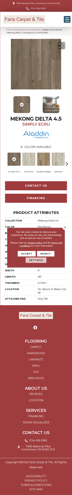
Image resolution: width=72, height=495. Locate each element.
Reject (46, 253)
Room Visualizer (36, 422)
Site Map (36, 489)
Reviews (36, 394)
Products (35, 29)
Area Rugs (36, 378)
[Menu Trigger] (67, 19)
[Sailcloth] (58, 159)
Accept (26, 253)
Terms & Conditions (36, 485)
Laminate (36, 359)
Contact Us (36, 185)
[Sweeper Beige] (43, 159)
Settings (36, 260)
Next (67, 103)
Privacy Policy (36, 480)
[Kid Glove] (28, 159)
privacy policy (35, 242)
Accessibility (36, 476)
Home (10, 29)
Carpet (36, 347)
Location (36, 400)
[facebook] (35, 328)
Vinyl (27, 29)
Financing (36, 198)
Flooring (19, 29)
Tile (36, 372)
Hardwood (36, 353)
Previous (5, 103)
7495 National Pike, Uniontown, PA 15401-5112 (38, 3)
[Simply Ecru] (14, 159)
